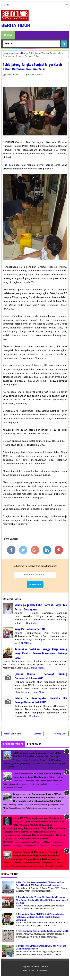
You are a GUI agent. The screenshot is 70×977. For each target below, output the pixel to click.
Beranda (37, 734)
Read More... (33, 623)
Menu (9, 35)
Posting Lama (60, 734)
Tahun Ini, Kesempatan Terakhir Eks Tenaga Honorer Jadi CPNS (40, 700)
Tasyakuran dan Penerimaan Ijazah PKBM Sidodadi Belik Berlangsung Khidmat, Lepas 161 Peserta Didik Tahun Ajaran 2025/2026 (38, 797)
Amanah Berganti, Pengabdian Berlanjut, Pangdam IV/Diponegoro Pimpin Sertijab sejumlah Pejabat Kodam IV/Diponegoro (36, 855)
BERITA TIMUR (15, 25)
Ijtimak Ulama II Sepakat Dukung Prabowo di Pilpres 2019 (40, 676)
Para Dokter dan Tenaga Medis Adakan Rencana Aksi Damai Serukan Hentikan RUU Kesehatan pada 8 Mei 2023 (42, 900)
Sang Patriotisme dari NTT (30, 629)
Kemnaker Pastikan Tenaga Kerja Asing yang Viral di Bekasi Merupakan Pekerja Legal (40, 653)
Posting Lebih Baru (12, 734)
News (39, 75)
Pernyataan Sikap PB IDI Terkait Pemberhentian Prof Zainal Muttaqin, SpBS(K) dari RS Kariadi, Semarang (40, 917)
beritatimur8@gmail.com (38, 970)
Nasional (32, 75)
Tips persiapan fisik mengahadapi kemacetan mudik (43, 931)
